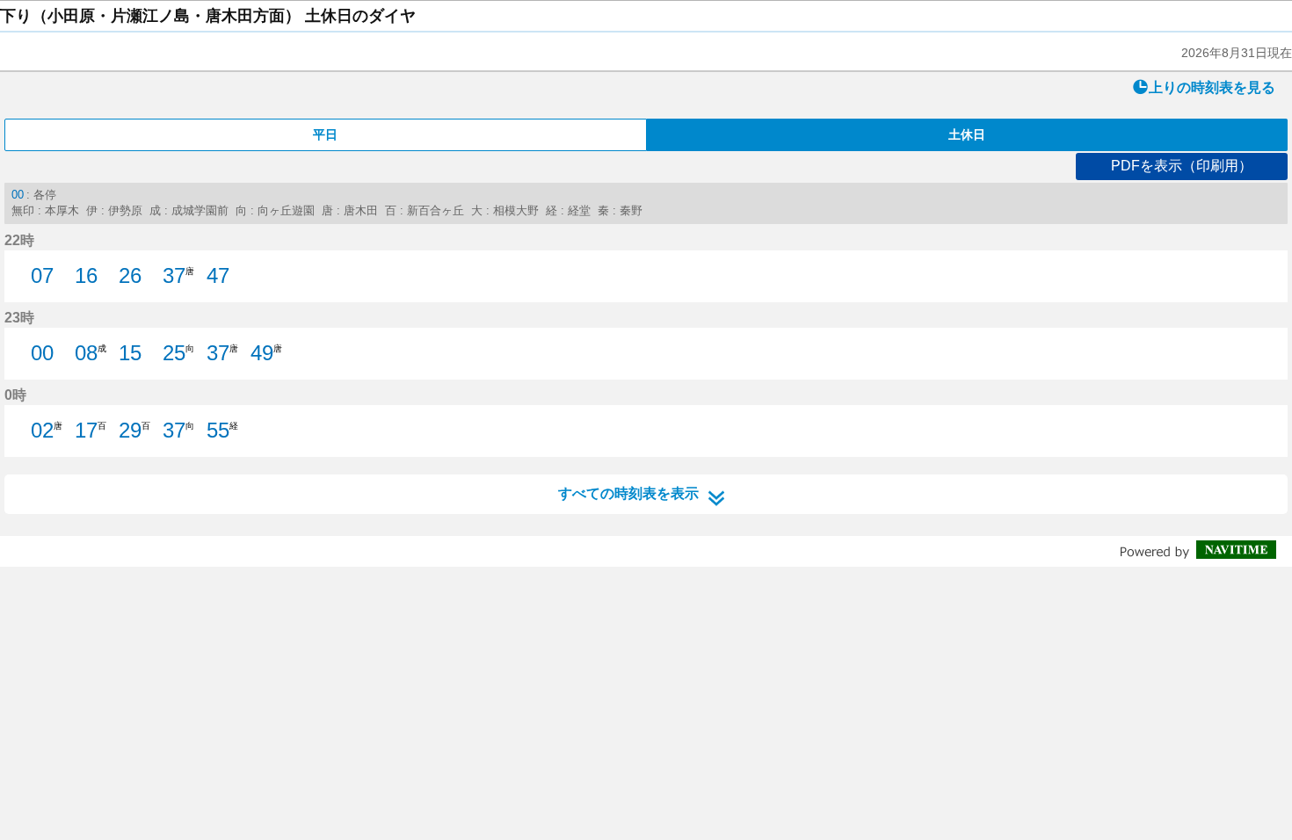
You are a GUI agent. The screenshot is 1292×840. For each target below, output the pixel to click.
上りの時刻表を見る (1212, 87)
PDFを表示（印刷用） (1181, 165)
